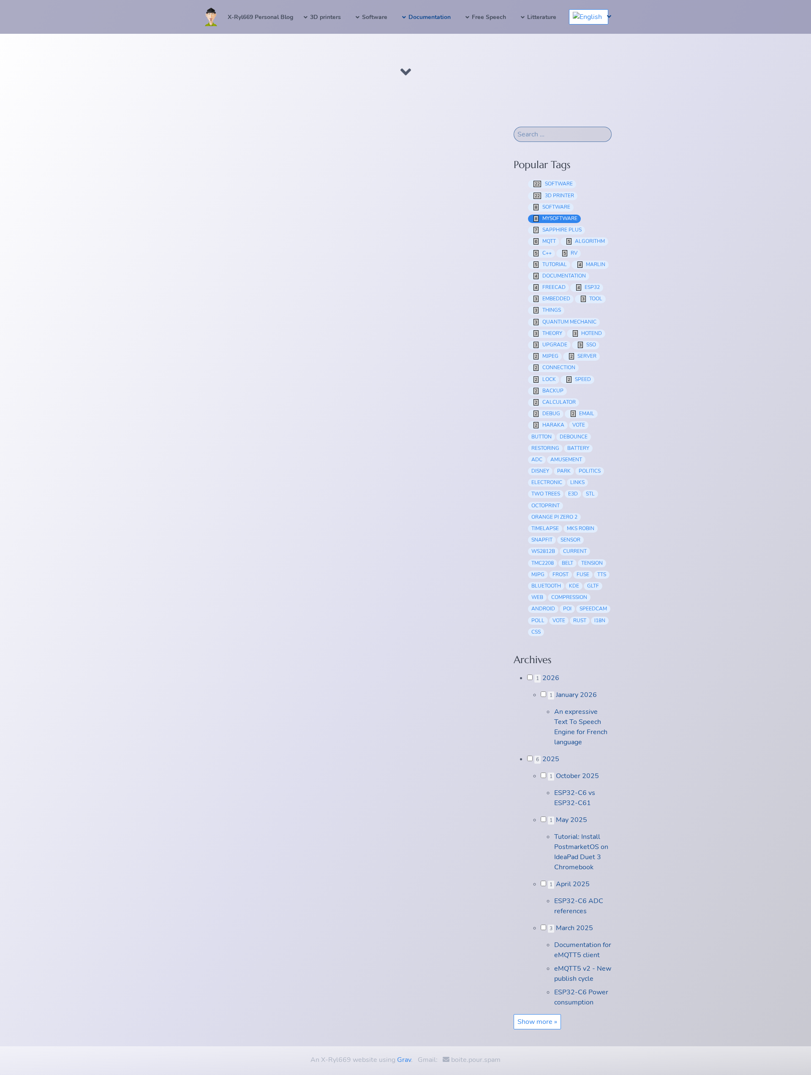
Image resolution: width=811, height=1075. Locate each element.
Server (583, 356)
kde (574, 585)
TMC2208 (542, 563)
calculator (555, 402)
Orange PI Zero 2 (554, 517)
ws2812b (543, 551)
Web (537, 597)
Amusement (566, 459)
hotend (588, 333)
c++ (543, 253)
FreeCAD (550, 287)
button (541, 436)
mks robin (580, 528)
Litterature (541, 17)
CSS (536, 632)
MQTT (545, 241)
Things (548, 310)
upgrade (551, 344)
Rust (579, 620)
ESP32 (588, 287)
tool (592, 298)
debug (547, 413)
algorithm (586, 241)
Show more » (537, 1021)
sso (587, 344)
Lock (545, 379)
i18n (599, 620)
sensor (570, 539)
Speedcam (593, 608)
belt (567, 563)
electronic (546, 482)
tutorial (551, 264)
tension (592, 563)
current (575, 551)
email (583, 413)
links (577, 482)
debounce (574, 436)
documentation (560, 275)
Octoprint (545, 505)
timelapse (545, 528)
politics (590, 471)
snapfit (541, 539)
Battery (578, 448)
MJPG (537, 574)
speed (579, 379)
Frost (560, 574)
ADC (536, 459)
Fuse (583, 574)
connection (555, 367)
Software (374, 17)
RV (570, 253)
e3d (573, 493)
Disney (540, 471)
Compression (569, 597)
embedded (552, 298)
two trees (545, 493)
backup (549, 390)
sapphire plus (558, 229)
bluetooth (546, 585)
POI (567, 608)
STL (590, 493)
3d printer (554, 195)
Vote (558, 620)
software (554, 183)
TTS (601, 574)
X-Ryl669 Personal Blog (260, 17)
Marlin (592, 264)
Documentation (429, 17)
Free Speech (489, 17)
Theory (548, 333)
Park (564, 471)
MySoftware (556, 218)
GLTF (593, 585)
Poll (537, 620)
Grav (404, 1059)
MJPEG (546, 356)
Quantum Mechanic (565, 321)
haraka (549, 425)
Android (543, 608)
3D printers (325, 17)
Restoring (545, 448)
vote (578, 425)
